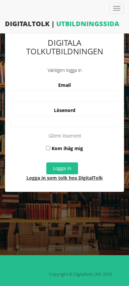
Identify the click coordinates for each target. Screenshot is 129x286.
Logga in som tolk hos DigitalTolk (64, 178)
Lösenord (64, 110)
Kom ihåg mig (66, 148)
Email (64, 85)
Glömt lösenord (65, 136)
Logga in (62, 168)
